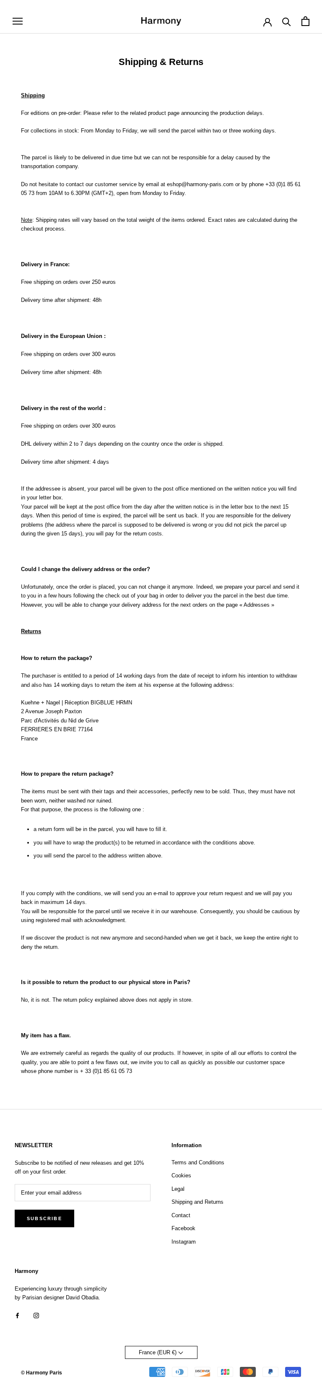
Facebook (183, 1228)
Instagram (183, 1242)
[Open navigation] (18, 21)
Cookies (181, 1175)
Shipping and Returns (197, 1202)
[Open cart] (305, 21)
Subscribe (44, 1218)
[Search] (286, 21)
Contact (180, 1215)
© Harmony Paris (41, 1373)
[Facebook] (17, 1315)
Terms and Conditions (197, 1162)
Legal (177, 1189)
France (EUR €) (158, 1352)
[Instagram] (36, 1315)
